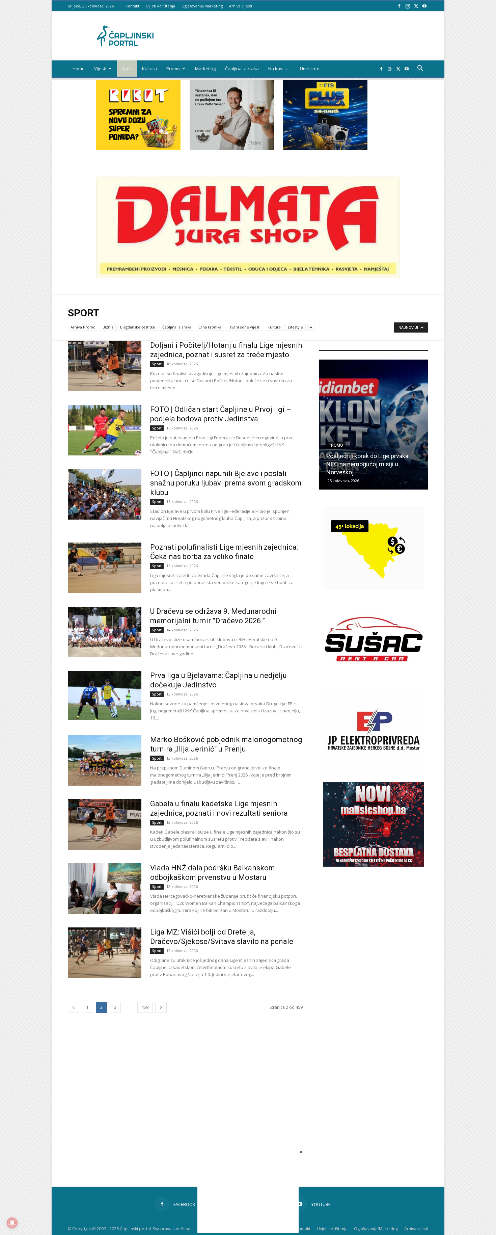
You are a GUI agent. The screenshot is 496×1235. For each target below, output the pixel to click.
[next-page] (161, 1007)
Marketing (205, 68)
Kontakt (132, 5)
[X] (416, 5)
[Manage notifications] (12, 1222)
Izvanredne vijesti (244, 327)
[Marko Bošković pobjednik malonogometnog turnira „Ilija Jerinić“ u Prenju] (104, 760)
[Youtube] (424, 5)
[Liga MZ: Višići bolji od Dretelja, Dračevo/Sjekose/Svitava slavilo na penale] (104, 952)
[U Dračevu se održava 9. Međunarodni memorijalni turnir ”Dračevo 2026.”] (104, 632)
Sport (127, 68)
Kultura (149, 68)
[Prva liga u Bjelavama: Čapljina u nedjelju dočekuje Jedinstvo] (104, 695)
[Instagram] (407, 5)
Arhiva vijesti (240, 5)
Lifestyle (295, 327)
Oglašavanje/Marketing (202, 5)
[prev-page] (73, 1007)
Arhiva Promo (83, 327)
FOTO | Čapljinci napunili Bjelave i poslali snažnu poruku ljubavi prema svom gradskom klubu (226, 483)
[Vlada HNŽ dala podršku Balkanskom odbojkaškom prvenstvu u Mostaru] (104, 888)
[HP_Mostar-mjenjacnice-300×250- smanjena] (373, 588)
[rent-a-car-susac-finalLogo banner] (373, 679)
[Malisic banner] (373, 865)
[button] (420, 69)
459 (144, 1007)
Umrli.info (310, 68)
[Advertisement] (373, 991)
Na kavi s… (279, 68)
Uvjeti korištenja (160, 5)
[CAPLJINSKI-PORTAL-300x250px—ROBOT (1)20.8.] (138, 148)
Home (79, 68)
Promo (173, 68)
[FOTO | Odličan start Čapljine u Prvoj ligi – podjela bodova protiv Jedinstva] (104, 430)
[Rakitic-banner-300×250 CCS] (232, 148)
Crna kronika (209, 327)
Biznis (108, 327)
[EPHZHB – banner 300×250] (373, 770)
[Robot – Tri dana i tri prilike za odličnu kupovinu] (373, 425)
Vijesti (100, 68)
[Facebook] (399, 5)
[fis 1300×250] (325, 115)
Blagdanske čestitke (137, 327)
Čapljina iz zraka (242, 68)
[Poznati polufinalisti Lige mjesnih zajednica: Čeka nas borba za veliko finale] (104, 568)
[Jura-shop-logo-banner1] (248, 276)
